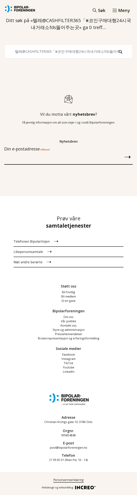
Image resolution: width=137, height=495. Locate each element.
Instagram (68, 359)
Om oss (68, 317)
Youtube (68, 367)
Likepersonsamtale (28, 252)
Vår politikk (68, 321)
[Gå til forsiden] (20, 9)
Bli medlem (68, 296)
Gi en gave (68, 301)
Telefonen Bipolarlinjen (32, 241)
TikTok (68, 363)
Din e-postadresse (27, 149)
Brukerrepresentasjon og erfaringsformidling (68, 338)
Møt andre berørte (28, 262)
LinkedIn (68, 372)
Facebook (68, 354)
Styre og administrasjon (69, 330)
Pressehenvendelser (68, 334)
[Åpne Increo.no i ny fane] (84, 487)
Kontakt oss (68, 325)
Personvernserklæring (68, 480)
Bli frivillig (68, 292)
